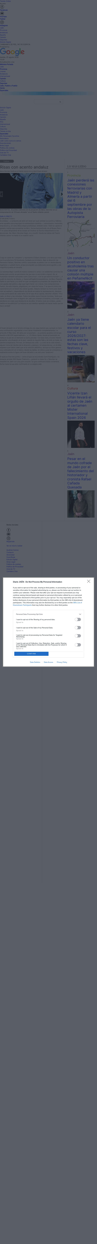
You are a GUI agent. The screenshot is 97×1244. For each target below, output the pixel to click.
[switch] (78, 619)
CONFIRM (31, 654)
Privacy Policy (62, 662)
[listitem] (48, 614)
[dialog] (48, 622)
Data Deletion (35, 662)
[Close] (89, 582)
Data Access (48, 662)
